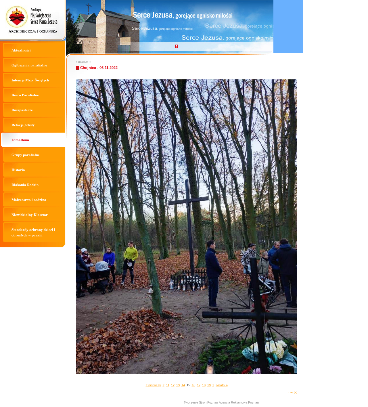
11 (167, 385)
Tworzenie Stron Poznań (201, 402)
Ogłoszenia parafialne (29, 65)
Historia (18, 169)
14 (183, 385)
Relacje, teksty (23, 124)
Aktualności (21, 50)
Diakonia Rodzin (25, 184)
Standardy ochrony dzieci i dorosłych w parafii (33, 232)
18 (204, 385)
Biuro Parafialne (25, 95)
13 (178, 385)
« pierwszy (153, 385)
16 (193, 385)
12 (173, 385)
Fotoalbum (20, 139)
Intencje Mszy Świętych (30, 80)
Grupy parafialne (26, 154)
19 (209, 385)
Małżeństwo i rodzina (29, 199)
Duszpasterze (22, 109)
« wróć (292, 392)
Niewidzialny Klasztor (30, 214)
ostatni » (222, 385)
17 (198, 385)
